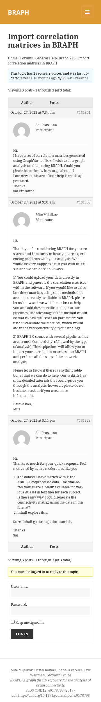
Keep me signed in (29, 622)
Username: (19, 586)
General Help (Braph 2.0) (55, 58)
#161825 (84, 420)
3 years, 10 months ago (38, 78)
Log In (22, 634)
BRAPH (18, 12)
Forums (26, 58)
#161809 (84, 202)
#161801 (84, 112)
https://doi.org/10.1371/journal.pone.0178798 (54, 695)
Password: (19, 604)
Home (12, 58)
